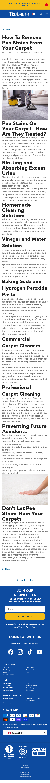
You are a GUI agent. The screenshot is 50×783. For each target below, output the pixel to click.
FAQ (27, 683)
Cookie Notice (25, 774)
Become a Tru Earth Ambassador (33, 700)
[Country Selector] (34, 14)
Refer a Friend (8, 699)
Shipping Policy (31, 685)
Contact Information (25, 776)
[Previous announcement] (5, 5)
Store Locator (8, 690)
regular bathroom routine (26, 446)
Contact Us (30, 690)
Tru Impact (30, 670)
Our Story (6, 670)
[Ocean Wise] (39, 752)
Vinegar (6, 249)
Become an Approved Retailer (34, 704)
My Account (7, 683)
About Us (6, 667)
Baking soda (8, 298)
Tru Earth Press (8, 674)
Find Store (30, 667)
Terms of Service (25, 770)
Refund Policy (8, 688)
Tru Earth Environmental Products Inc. (23, 763)
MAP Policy (30, 688)
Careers (6, 672)
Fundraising (7, 703)
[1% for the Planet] (9, 752)
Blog (27, 672)
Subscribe (25, 616)
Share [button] (7, 29)
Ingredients (7, 685)
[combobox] (25, 732)
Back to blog (26, 579)
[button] (5, 14)
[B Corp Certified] (23, 752)
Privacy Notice (25, 765)
